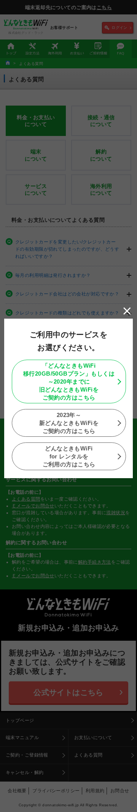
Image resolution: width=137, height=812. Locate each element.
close (127, 311)
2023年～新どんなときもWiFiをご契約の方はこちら (69, 423)
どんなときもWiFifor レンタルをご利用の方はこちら (69, 456)
